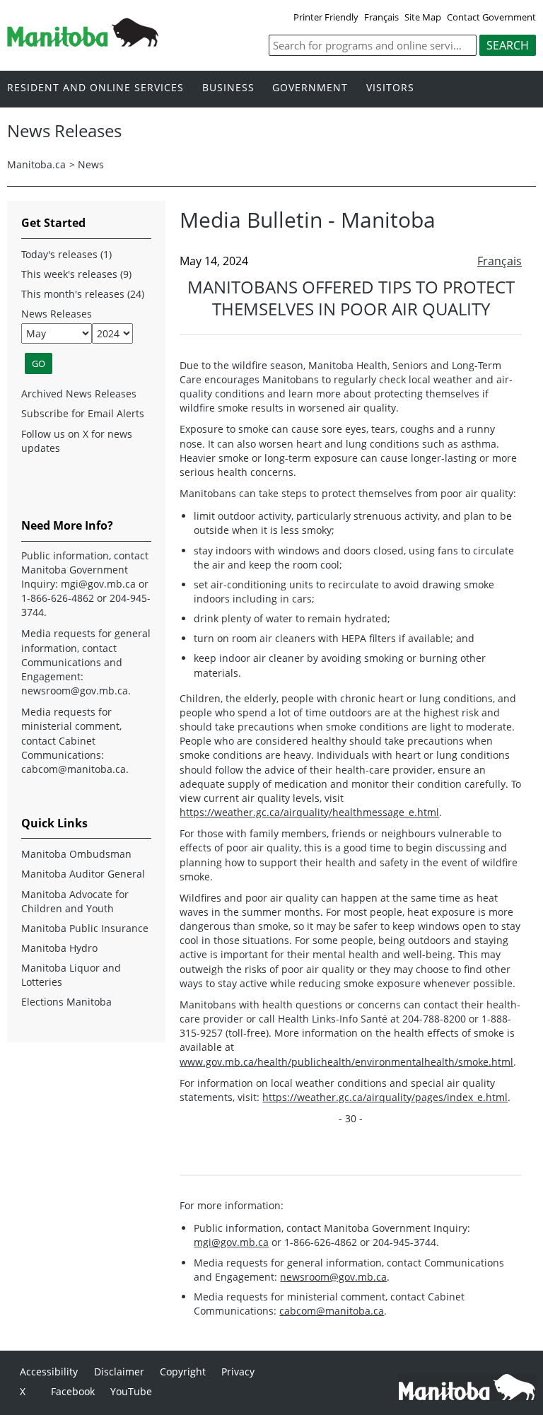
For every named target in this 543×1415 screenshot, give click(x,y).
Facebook (73, 1391)
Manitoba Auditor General (83, 873)
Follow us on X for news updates (76, 441)
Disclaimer (119, 1371)
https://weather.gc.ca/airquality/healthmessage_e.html (309, 812)
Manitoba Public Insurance (84, 928)
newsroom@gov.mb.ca (333, 1276)
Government (310, 88)
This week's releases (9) (76, 274)
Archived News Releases (78, 393)
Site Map (422, 17)
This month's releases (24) (82, 294)
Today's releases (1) (66, 254)
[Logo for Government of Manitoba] (82, 42)
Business (228, 88)
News (91, 164)
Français (381, 17)
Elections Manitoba (66, 1001)
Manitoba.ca (36, 164)
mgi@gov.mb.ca (231, 1242)
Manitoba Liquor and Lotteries (71, 975)
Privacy (238, 1371)
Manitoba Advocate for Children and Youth (75, 901)
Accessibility (49, 1371)
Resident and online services (95, 88)
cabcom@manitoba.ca (331, 1310)
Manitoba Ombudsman (76, 854)
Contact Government (491, 17)
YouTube (131, 1391)
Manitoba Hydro (59, 948)
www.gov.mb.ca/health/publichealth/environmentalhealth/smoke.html (346, 1061)
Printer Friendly (325, 17)
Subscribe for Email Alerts (82, 413)
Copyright (183, 1371)
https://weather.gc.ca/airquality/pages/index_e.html (385, 1097)
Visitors (390, 88)
